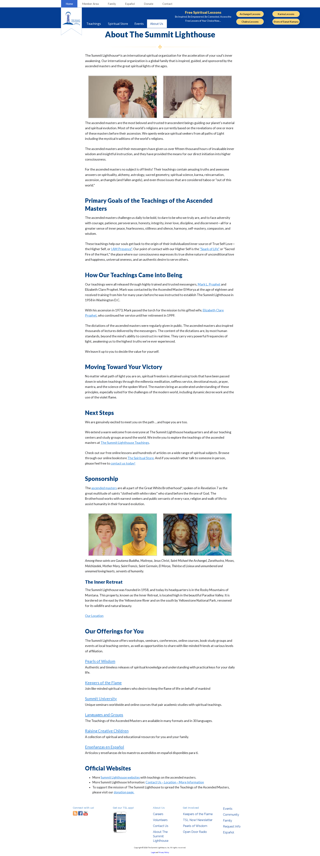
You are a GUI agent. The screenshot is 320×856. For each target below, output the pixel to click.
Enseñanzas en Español (104, 747)
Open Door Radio (195, 832)
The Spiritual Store (140, 458)
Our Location (94, 616)
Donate (148, 3)
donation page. (124, 792)
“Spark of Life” (209, 249)
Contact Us (160, 826)
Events (227, 808)
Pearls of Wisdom (100, 661)
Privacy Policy (164, 852)
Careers (158, 814)
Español (130, 3)
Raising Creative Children (107, 730)
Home (69, 3)
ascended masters (104, 488)
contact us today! (123, 463)
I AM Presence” (121, 249)
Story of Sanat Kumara (286, 21)
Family (112, 3)
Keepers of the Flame (103, 682)
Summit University (101, 698)
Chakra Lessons (250, 21)
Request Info (232, 826)
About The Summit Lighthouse (160, 836)
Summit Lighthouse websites (120, 777)
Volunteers (160, 820)
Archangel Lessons (250, 13)
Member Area (90, 3)
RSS (75, 813)
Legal (153, 852)
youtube (85, 813)
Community (231, 814)
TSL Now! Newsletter (197, 820)
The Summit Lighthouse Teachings (125, 443)
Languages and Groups (104, 714)
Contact (167, 3)
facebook (80, 813)
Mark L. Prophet (209, 284)
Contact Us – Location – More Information (175, 782)
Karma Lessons (286, 13)
